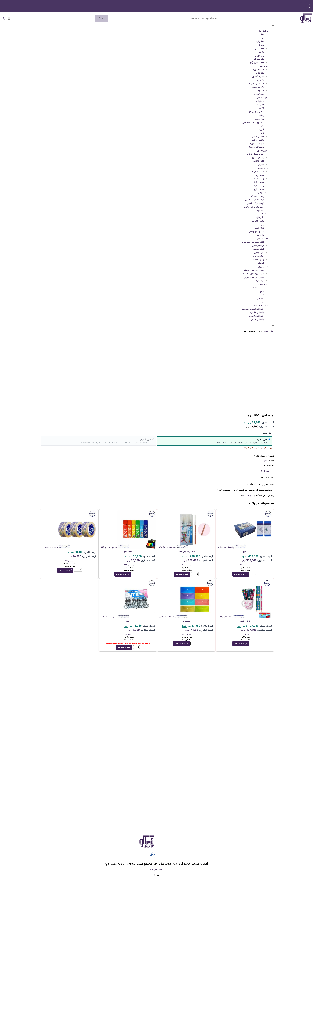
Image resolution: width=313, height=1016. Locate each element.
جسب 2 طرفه (258, 172)
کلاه (262, 295)
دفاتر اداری (259, 105)
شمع (262, 291)
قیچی (261, 129)
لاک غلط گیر (258, 59)
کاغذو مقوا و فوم (256, 231)
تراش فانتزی (258, 161)
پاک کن (261, 45)
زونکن (261, 115)
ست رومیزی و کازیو (255, 112)
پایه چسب (259, 119)
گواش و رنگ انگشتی (255, 203)
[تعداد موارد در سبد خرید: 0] (9, 18)
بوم (262, 224)
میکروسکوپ (258, 256)
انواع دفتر (264, 66)
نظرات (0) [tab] (264, 471)
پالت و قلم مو (258, 221)
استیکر (261, 164)
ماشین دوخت (258, 140)
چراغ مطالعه (258, 260)
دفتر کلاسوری (258, 69)
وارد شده (247, 495)
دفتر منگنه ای (258, 76)
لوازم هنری (263, 214)
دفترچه (261, 91)
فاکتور (261, 108)
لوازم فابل (260, 235)
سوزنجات (260, 101)
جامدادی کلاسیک (256, 316)
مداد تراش (259, 48)
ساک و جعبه (258, 288)
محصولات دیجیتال (256, 147)
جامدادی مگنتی (257, 319)
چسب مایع (259, 186)
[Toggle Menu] (273, 25)
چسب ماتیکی (258, 182)
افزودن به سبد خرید (240, 574)
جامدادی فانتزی (257, 312)
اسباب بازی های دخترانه (253, 274)
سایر (266, 331)
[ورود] (3, 18)
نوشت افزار (263, 31)
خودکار (261, 38)
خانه (272, 331)
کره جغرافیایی (258, 245)
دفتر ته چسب (258, 87)
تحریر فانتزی (262, 150)
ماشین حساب (258, 136)
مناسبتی (260, 298)
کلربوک (261, 263)
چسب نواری (259, 189)
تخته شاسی (259, 228)
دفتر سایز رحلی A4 (256, 84)
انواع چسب (263, 168)
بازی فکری (259, 281)
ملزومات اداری (261, 98)
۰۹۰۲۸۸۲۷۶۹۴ (155, 870)
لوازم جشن (263, 284)
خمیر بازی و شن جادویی (253, 207)
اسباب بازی (263, 266)
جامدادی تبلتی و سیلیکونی (252, 309)
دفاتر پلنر (260, 80)
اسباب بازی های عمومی (253, 277)
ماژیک (261, 52)
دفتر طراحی (259, 217)
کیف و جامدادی (261, 305)
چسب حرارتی (258, 178)
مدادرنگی (260, 41)
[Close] (273, 325)
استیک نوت (259, 94)
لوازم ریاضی (259, 252)
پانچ (262, 126)
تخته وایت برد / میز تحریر (253, 122)
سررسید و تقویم (257, 143)
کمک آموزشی (262, 238)
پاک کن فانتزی (258, 157)
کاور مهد (260, 210)
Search (102, 18)
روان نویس (259, 55)
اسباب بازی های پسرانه (254, 270)
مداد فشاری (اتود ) (256, 62)
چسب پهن (259, 175)
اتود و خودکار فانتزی (255, 154)
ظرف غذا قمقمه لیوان (254, 200)
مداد (262, 34)
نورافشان (260, 302)
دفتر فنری (260, 73)
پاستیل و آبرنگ (257, 196)
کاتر (262, 133)
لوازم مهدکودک (261, 193)
